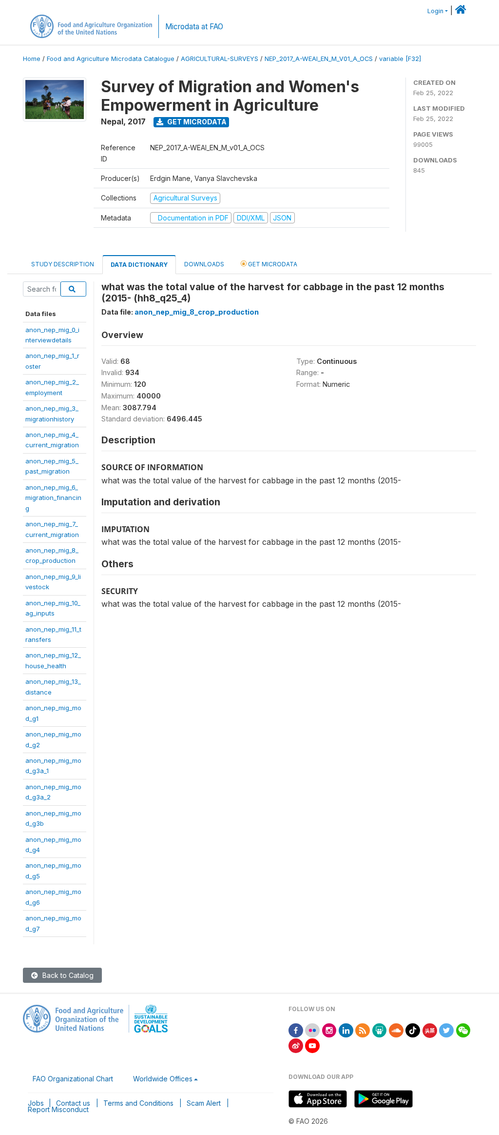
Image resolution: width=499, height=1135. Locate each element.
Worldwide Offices (162, 1079)
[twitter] (446, 1029)
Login (435, 11)
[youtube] (312, 1045)
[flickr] (312, 1029)
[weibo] (295, 1045)
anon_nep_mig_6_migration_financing (53, 497)
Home (31, 58)
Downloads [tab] (204, 264)
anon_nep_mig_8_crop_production (196, 312)
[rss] (362, 1029)
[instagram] (329, 1029)
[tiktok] (412, 1029)
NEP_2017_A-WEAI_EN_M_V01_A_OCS (319, 58)
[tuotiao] (429, 1029)
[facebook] (295, 1029)
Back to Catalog (67, 975)
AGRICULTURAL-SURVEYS (219, 58)
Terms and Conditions (138, 1103)
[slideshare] (379, 1029)
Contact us (73, 1103)
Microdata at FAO (194, 26)
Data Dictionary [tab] (139, 264)
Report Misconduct (58, 1109)
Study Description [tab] (62, 264)
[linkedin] (346, 1029)
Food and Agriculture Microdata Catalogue (110, 58)
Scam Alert (204, 1103)
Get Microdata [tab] (272, 264)
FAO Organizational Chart (73, 1079)
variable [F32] (400, 58)
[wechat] (463, 1029)
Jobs (36, 1103)
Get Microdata (196, 122)
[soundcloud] (396, 1029)
